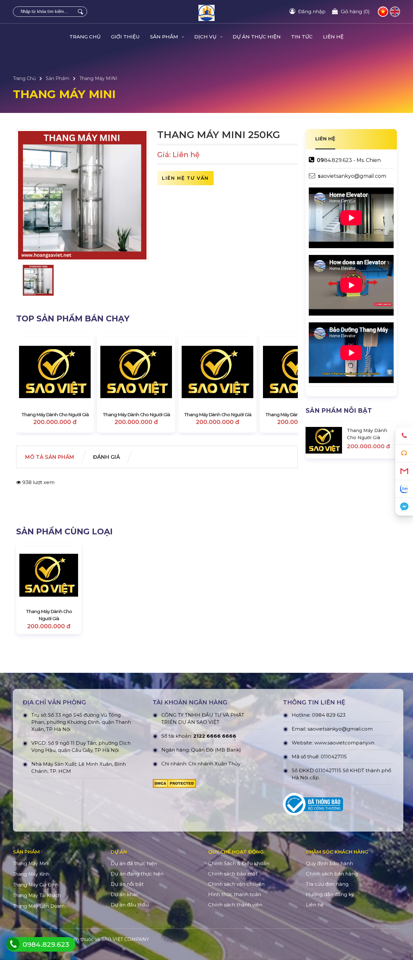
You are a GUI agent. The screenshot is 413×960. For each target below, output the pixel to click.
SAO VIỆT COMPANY (125, 939)
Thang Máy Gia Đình (35, 885)
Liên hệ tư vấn (185, 178)
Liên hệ (333, 37)
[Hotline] (404, 436)
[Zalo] (404, 489)
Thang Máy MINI (98, 78)
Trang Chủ (85, 37)
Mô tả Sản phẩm (49, 457)
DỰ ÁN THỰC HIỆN (257, 37)
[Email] (404, 471)
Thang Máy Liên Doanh (39, 906)
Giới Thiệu (125, 37)
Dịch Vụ (206, 37)
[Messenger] (404, 507)
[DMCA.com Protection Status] (174, 785)
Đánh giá (106, 457)
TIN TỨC (302, 37)
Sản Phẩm (164, 37)
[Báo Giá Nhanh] (404, 453)
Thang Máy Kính (31, 874)
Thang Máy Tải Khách (37, 895)
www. (320, 743)
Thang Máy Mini (31, 863)
